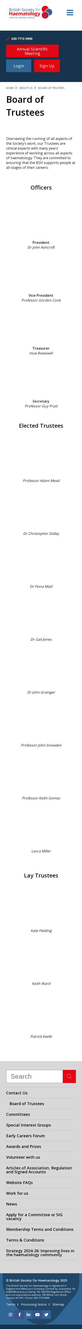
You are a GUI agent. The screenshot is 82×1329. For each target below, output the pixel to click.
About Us (26, 88)
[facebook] (19, 1314)
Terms (10, 1304)
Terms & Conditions (25, 1240)
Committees (18, 1114)
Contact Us (17, 1092)
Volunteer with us (23, 1157)
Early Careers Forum (25, 1135)
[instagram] (10, 1314)
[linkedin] (28, 1314)
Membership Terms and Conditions (39, 1229)
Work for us (17, 1193)
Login (19, 65)
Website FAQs (19, 1182)
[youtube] (37, 1314)
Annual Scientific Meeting (32, 51)
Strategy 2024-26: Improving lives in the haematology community (40, 1252)
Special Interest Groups (28, 1125)
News (11, 1204)
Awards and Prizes (23, 1146)
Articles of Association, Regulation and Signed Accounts (39, 1169)
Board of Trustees (51, 88)
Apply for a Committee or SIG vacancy (34, 1216)
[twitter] (46, 1314)
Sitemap (58, 1304)
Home (10, 88)
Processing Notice (34, 1304)
